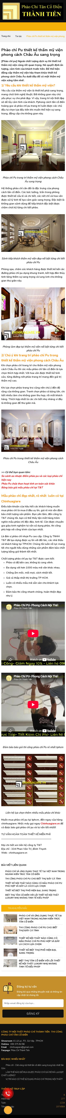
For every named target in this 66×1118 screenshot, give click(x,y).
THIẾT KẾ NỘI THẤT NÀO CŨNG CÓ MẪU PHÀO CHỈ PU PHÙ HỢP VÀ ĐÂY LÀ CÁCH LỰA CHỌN (33, 885)
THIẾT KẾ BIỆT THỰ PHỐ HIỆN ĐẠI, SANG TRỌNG (30, 890)
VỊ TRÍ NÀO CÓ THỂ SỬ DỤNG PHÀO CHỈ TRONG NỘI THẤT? (34, 1079)
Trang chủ (5, 36)
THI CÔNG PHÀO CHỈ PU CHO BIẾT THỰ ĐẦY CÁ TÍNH (33, 878)
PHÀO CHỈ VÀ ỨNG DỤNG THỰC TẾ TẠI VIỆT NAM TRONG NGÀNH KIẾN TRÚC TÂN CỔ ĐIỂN (35, 873)
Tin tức (18, 36)
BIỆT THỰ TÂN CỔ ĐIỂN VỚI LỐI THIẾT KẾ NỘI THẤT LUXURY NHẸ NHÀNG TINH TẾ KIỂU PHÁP (32, 896)
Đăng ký (33, 1014)
